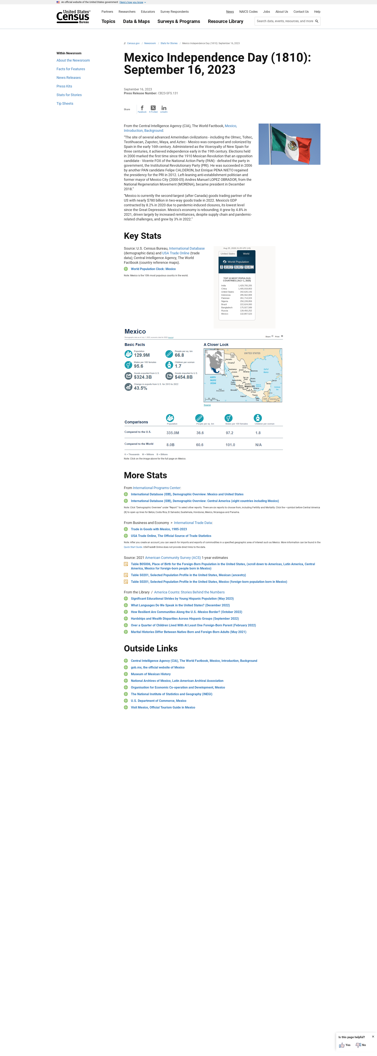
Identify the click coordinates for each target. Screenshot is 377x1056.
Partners (107, 11)
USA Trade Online (175, 253)
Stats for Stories (169, 43)
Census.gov (133, 43)
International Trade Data (193, 523)
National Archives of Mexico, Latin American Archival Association (177, 681)
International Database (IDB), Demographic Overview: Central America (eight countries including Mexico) (205, 501)
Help (317, 11)
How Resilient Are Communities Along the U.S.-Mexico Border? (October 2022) (186, 612)
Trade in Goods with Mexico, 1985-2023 (159, 529)
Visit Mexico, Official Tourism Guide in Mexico (163, 707)
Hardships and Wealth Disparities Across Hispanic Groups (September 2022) (185, 618)
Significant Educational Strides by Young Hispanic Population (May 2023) (182, 598)
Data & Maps (136, 21)
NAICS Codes (248, 11)
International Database (187, 248)
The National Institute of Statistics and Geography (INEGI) (171, 694)
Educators (148, 11)
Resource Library (225, 21)
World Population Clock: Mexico (153, 269)
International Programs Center (156, 488)
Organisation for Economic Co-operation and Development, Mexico (178, 687)
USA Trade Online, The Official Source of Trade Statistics (171, 536)
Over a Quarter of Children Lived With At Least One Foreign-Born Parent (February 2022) (193, 625)
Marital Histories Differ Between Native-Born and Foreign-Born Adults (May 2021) (188, 632)
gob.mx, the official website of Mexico (158, 667)
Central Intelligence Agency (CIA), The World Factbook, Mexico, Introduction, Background (194, 661)
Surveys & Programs (178, 21)
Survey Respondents (174, 11)
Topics (108, 21)
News (230, 11)
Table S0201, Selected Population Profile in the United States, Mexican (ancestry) (188, 575)
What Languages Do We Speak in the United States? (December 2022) (180, 605)
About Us (281, 11)
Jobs (266, 11)
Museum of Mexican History (151, 674)
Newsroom (150, 43)
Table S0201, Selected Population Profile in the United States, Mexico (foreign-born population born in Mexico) (209, 582)
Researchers (127, 11)
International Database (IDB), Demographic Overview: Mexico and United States (187, 494)
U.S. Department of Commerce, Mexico (158, 701)
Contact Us (301, 11)
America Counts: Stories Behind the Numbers (189, 592)
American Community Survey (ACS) (173, 558)
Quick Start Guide (133, 547)
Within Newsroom (69, 53)
